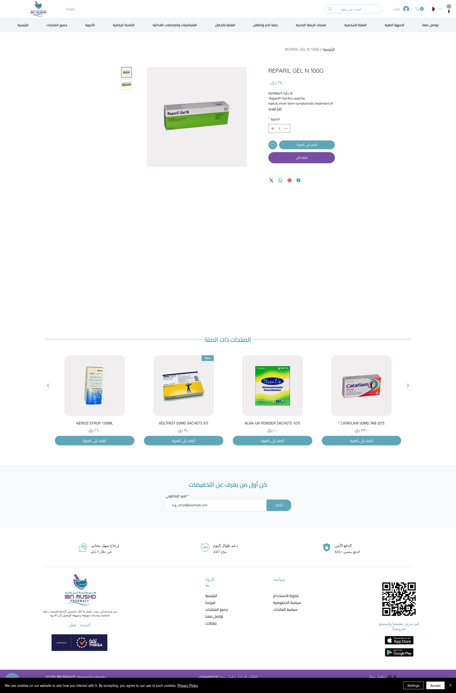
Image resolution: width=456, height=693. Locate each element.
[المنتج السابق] (408, 385)
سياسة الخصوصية (284, 602)
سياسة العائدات (284, 609)
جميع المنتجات (216, 609)
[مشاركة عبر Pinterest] (289, 180)
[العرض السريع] (361, 385)
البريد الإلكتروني (176, 496)
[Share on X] (271, 180)
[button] (420, 9)
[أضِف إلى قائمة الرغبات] (272, 144)
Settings (413, 685)
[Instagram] (448, 6)
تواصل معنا (214, 616)
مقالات (211, 623)
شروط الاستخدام (284, 595)
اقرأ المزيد (275, 108)
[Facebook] (448, 11)
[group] (228, 400)
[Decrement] (287, 128)
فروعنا (210, 602)
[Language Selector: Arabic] (435, 9)
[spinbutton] (279, 128)
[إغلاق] (450, 685)
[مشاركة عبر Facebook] (298, 180)
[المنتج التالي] (48, 385)
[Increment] (272, 128)
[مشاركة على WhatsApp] (280, 180)
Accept (435, 685)
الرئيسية (329, 49)
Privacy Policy (187, 685)
